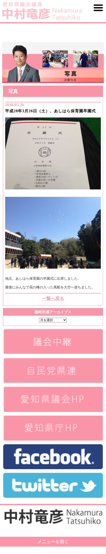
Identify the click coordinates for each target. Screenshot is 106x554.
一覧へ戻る (53, 298)
